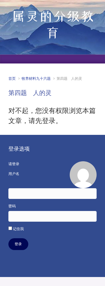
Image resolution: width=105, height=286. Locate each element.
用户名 (13, 174)
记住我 (18, 229)
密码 (12, 206)
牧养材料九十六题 (36, 78)
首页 (12, 78)
